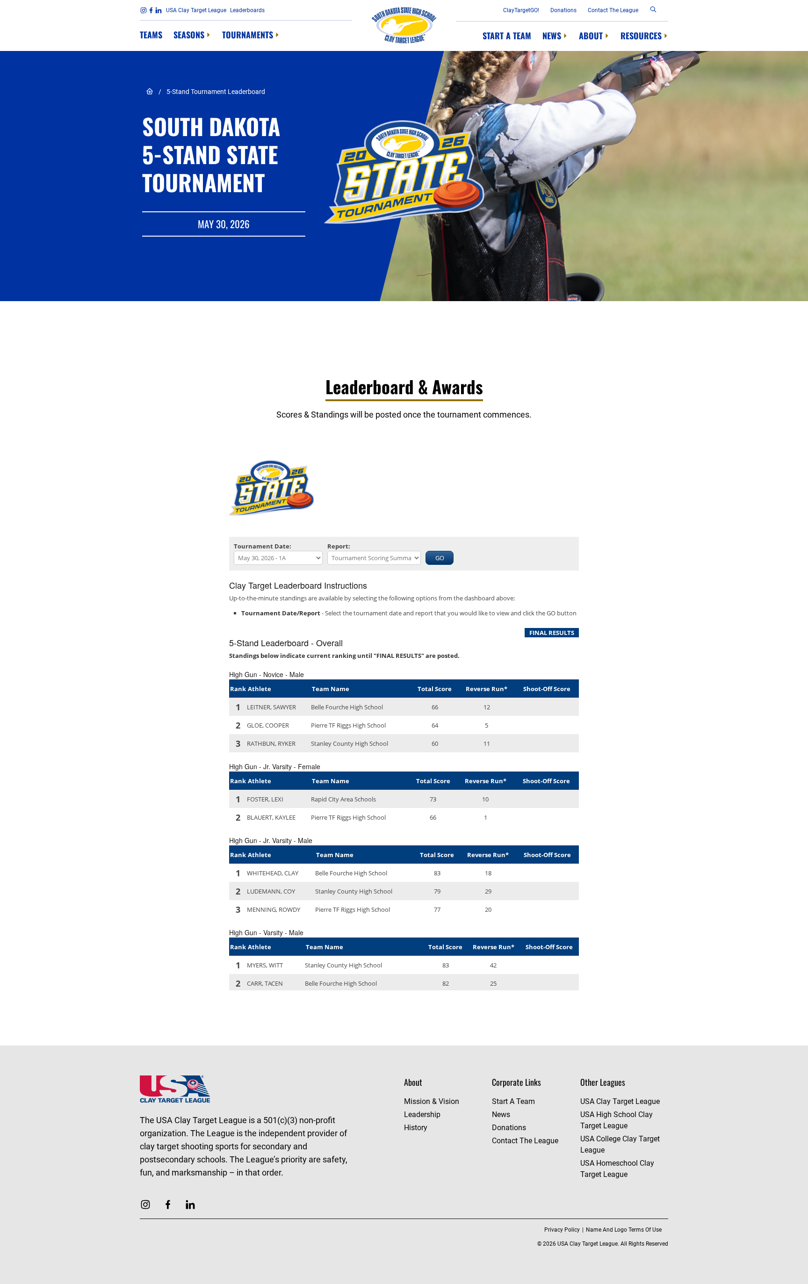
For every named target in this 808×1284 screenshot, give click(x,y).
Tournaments (247, 35)
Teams (151, 35)
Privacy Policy (562, 1229)
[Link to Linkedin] (158, 10)
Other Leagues (602, 1082)
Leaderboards (247, 10)
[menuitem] (151, 35)
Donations (563, 10)
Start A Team (507, 35)
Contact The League (613, 10)
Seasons (188, 35)
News (551, 36)
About (591, 36)
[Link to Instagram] (143, 10)
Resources (641, 36)
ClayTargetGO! (521, 10)
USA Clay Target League (196, 10)
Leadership (422, 1114)
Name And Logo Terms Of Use (624, 1229)
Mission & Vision (431, 1101)
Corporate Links (516, 1082)
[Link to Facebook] (151, 10)
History (415, 1127)
